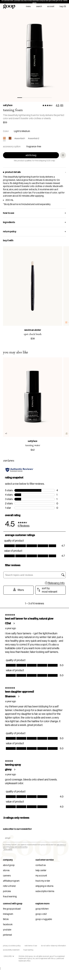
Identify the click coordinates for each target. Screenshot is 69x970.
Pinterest (7, 934)
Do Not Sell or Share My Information (53, 946)
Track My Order (43, 880)
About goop (9, 865)
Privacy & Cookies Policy (12, 946)
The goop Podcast (12, 908)
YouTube (7, 929)
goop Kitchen (42, 908)
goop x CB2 (41, 914)
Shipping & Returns (45, 886)
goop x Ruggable (44, 919)
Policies (7, 891)
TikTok (6, 919)
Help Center (41, 870)
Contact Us (41, 865)
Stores (6, 870)
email (7, 835)
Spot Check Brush (33, 334)
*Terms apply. (7, 849)
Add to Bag (31, 155)
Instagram (8, 914)
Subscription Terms (45, 891)
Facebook (8, 924)
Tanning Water (32, 445)
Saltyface (8, 105)
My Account (41, 875)
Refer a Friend (9, 886)
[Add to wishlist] (63, 155)
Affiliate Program (11, 880)
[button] (34, 55)
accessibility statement (11, 950)
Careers (7, 875)
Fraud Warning (10, 896)
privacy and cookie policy (18, 847)
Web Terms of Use (31, 946)
